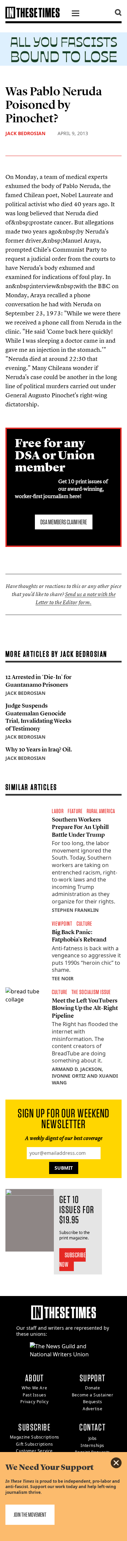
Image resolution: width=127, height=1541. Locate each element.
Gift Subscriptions (34, 1444)
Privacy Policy (34, 1402)
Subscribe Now (72, 1259)
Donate (92, 1388)
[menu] (75, 14)
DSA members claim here (63, 522)
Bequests (92, 1402)
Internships (92, 1445)
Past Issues (34, 1395)
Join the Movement (30, 1514)
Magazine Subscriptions (34, 1437)
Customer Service (34, 1451)
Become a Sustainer (92, 1395)
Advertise (92, 1409)
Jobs (92, 1438)
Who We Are (34, 1388)
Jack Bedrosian (25, 133)
